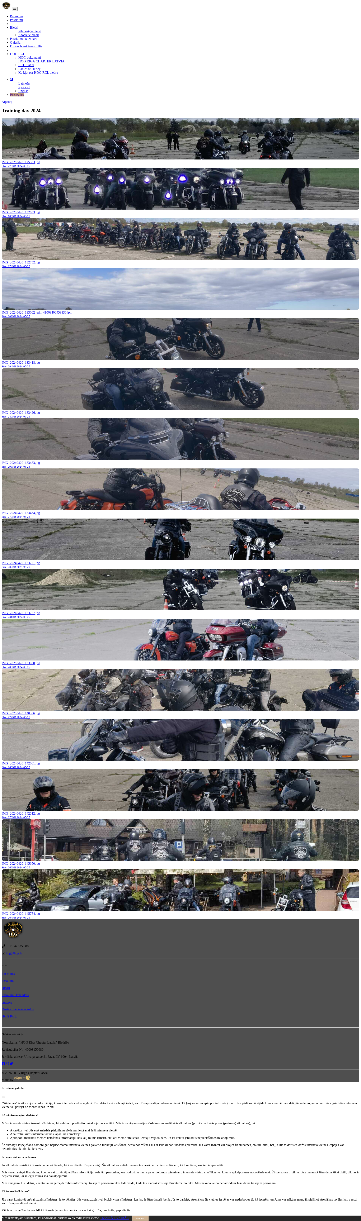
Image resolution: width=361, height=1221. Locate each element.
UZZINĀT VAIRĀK (114, 1218)
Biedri (6, 988)
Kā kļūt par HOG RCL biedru (38, 72)
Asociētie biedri (28, 35)
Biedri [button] (14, 27)
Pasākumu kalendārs (23, 38)
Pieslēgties (17, 94)
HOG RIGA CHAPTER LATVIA (41, 61)
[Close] (3, 1097)
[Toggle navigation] (15, 9)
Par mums (16, 16)
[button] (11, 79)
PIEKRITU (140, 1218)
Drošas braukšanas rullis (26, 46)
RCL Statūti (26, 65)
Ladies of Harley (29, 69)
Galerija (15, 42)
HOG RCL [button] (17, 54)
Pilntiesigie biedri (29, 31)
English (23, 91)
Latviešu (24, 83)
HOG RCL (9, 1016)
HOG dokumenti (29, 57)
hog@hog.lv (14, 953)
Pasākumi (16, 20)
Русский (24, 87)
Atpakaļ (7, 102)
